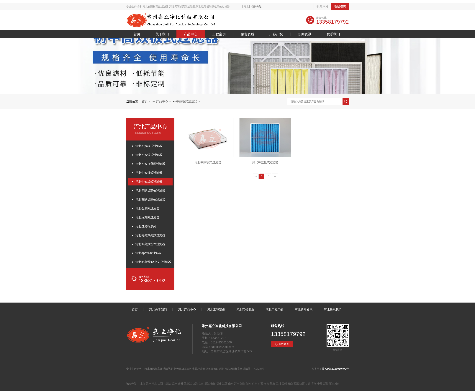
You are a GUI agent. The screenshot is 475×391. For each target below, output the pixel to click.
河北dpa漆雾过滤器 (148, 253)
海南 (266, 383)
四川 (278, 383)
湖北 (242, 383)
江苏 (201, 383)
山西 (160, 383)
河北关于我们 (158, 309)
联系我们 (333, 34)
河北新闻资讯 (303, 309)
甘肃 (308, 383)
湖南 (248, 383)
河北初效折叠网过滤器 (150, 163)
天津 (148, 383)
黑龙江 (188, 383)
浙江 (207, 383)
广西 (260, 383)
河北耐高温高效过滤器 (150, 235)
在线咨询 (340, 6)
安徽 (213, 383)
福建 (219, 383)
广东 (254, 383)
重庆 (272, 383)
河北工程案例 (216, 309)
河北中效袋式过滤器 (148, 172)
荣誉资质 (247, 34)
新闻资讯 (304, 34)
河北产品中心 (187, 309)
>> (275, 176)
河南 (236, 383)
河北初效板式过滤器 (148, 146)
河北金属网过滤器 (147, 208)
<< (255, 176)
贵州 (284, 383)
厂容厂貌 (276, 34)
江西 (224, 383)
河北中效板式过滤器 (148, 181)
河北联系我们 (333, 309)
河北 (154, 383)
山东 (230, 383)
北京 (142, 383)
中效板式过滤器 (186, 101)
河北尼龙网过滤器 (147, 217)
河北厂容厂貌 (274, 309)
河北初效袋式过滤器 (148, 154)
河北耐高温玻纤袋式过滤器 (153, 262)
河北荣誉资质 (245, 309)
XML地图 (259, 368)
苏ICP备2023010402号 (335, 368)
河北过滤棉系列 (145, 226)
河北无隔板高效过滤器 (150, 190)
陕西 (302, 383)
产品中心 (190, 34)
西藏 (296, 383)
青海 (314, 383)
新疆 (325, 383)
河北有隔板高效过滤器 (150, 199)
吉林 (180, 383)
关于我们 (162, 34)
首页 (137, 34)
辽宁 (174, 383)
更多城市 (334, 383)
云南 (290, 383)
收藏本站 (322, 6)
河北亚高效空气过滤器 (150, 244)
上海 (195, 383)
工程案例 (219, 34)
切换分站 (256, 6)
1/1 (268, 176)
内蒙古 (167, 383)
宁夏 (319, 383)
